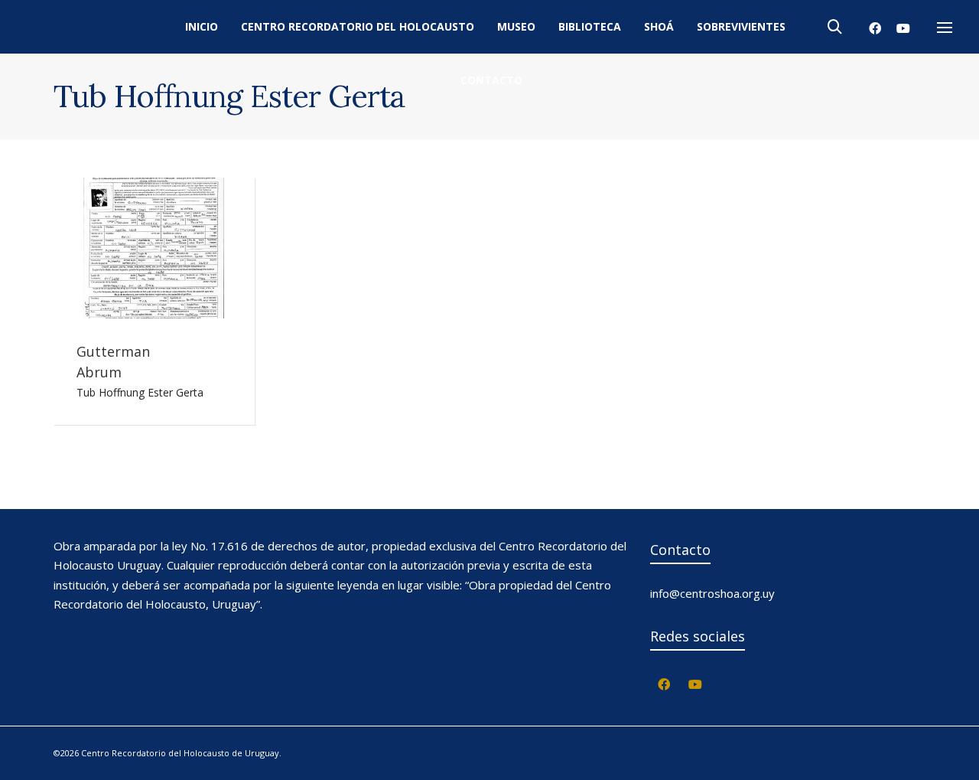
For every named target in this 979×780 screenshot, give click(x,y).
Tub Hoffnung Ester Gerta (139, 392)
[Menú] (944, 28)
